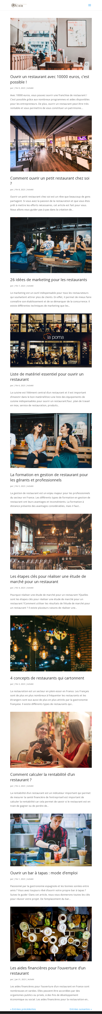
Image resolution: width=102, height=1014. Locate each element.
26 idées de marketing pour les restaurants (48, 279)
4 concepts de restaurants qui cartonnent (47, 677)
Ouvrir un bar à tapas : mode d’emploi (44, 872)
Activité (30, 88)
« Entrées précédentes (23, 1009)
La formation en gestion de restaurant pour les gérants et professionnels (49, 477)
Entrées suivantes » (81, 1009)
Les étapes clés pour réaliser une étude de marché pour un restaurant (48, 579)
